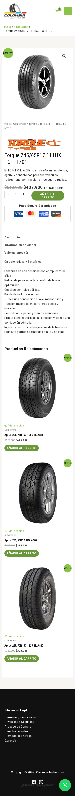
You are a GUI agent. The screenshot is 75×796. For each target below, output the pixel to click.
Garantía (10, 740)
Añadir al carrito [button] (22, 448)
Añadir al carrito (48, 195)
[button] (64, 56)
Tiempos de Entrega (18, 736)
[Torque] (34, 144)
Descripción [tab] (13, 237)
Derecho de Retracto (18, 731)
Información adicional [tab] (20, 245)
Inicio (7, 123)
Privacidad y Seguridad (19, 722)
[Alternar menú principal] (68, 11)
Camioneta (19, 123)
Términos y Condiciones (21, 717)
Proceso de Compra (18, 726)
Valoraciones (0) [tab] (16, 252)
